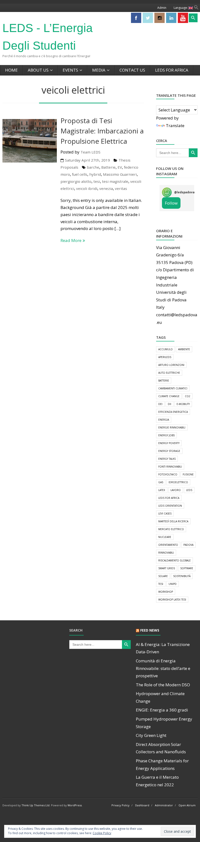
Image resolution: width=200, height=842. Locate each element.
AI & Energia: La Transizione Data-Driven (163, 648)
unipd (173, 584)
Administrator (164, 805)
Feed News (149, 630)
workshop (165, 591)
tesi (96, 181)
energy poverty (169, 443)
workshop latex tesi (172, 599)
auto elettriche (169, 372)
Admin (161, 8)
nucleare (164, 537)
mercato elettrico (171, 529)
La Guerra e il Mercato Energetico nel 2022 (157, 780)
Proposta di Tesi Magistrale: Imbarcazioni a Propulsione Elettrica (102, 131)
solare (163, 576)
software (186, 568)
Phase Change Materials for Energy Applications (162, 764)
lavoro (175, 490)
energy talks (167, 458)
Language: (181, 8)
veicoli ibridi (86, 188)
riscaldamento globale (174, 560)
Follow (171, 203)
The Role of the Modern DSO (163, 685)
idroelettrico (178, 482)
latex (161, 490)
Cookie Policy (102, 833)
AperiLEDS (164, 357)
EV (120, 167)
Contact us (132, 70)
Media (98, 70)
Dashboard (142, 805)
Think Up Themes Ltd (35, 805)
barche (93, 167)
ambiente (184, 349)
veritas (121, 188)
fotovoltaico (167, 474)
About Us (38, 70)
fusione (188, 474)
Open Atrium (187, 805)
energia (163, 419)
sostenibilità (181, 576)
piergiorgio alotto (75, 181)
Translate (175, 125)
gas (160, 482)
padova (188, 545)
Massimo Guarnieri (120, 174)
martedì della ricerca (173, 521)
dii (169, 404)
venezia (106, 188)
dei (160, 404)
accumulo (165, 349)
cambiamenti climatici (172, 388)
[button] (196, 8)
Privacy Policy (120, 805)
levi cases (164, 513)
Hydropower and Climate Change (160, 697)
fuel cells (79, 174)
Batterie (108, 167)
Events (70, 70)
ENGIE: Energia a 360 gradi (162, 710)
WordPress (75, 805)
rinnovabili (166, 552)
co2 (187, 396)
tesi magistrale (115, 181)
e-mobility (183, 404)
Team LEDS (90, 152)
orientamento (168, 545)
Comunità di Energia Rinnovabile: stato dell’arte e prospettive (163, 668)
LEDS (189, 490)
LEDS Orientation (170, 505)
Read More (70, 240)
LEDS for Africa (171, 70)
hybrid (95, 174)
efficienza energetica (173, 412)
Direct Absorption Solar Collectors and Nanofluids (161, 748)
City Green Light (151, 735)
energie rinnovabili (171, 427)
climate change (169, 396)
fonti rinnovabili (170, 466)
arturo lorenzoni (171, 365)
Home (11, 70)
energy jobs (166, 435)
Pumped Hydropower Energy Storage (164, 722)
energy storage (169, 451)
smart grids (166, 568)
